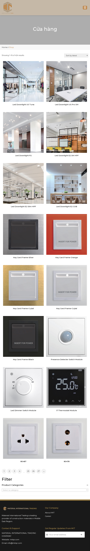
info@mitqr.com (15, 543)
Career (48, 516)
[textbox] (45, 490)
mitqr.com (14, 539)
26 (33, 471)
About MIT (49, 513)
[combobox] (45, 490)
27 (39, 471)
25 (28, 471)
